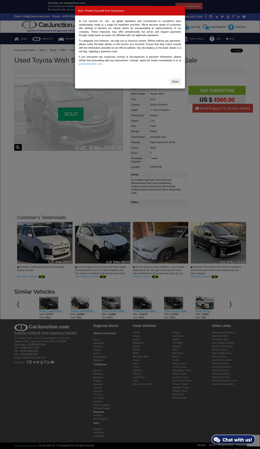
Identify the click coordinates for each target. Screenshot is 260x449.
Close (175, 81)
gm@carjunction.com (90, 63)
